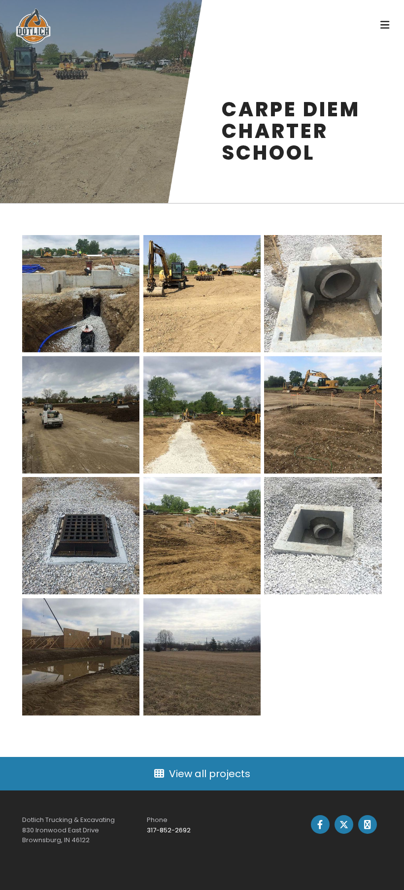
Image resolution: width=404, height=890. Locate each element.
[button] (283, 26)
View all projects (209, 774)
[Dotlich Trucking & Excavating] (89, 25)
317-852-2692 (169, 830)
